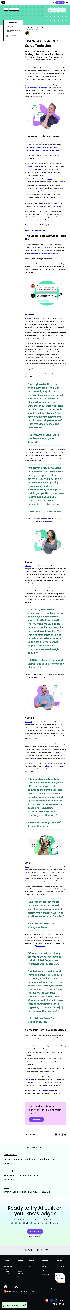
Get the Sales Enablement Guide (36, 230)
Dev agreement (21, 1302)
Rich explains (40, 946)
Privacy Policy (15, 1306)
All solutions (7, 1273)
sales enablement (46, 455)
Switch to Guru (46, 1274)
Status (31, 1266)
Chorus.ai (28, 722)
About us (44, 1266)
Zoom (27, 867)
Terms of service (10, 1302)
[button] (67, 3)
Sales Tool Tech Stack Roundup (11, 36)
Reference (19, 1269)
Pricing (6, 1264)
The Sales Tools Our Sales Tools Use (13, 31)
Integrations (7, 1269)
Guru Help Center (34, 1264)
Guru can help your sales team (44, 1090)
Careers (44, 1264)
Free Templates (46, 1277)
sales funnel (57, 206)
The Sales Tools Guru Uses (12, 26)
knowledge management (51, 150)
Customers (20, 1266)
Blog (18, 1276)
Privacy (31, 1302)
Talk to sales (60, 2)
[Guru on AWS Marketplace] (60, 1278)
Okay (23, 1305)
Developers (20, 1271)
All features (7, 1271)
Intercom (28, 566)
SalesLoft (28, 319)
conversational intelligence (34, 148)
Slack (32, 1080)
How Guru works (8, 1266)
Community (20, 1273)
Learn (18, 1264)
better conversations (46, 76)
